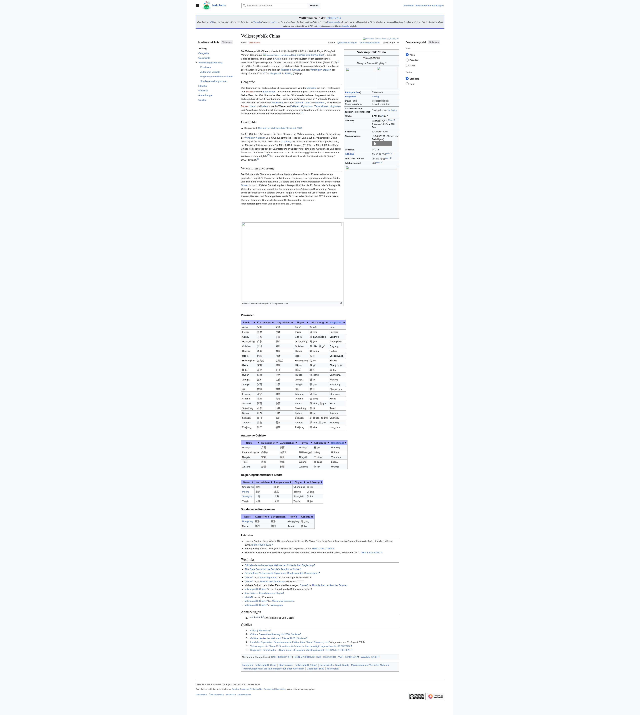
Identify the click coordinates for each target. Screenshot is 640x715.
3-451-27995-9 (326, 548)
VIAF (340, 657)
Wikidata (365, 657)
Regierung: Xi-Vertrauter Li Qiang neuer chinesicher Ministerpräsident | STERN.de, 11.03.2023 (300, 650)
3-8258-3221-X (265, 544)
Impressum (231, 694)
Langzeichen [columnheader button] (283, 322)
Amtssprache (351, 92)
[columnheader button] (337, 322)
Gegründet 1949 (315, 668)
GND (273, 657)
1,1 (255, 617)
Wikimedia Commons (283, 601)
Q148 (374, 657)
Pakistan (294, 106)
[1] (319, 26)
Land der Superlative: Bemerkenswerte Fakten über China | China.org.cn (288, 642)
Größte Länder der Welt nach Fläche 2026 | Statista (277, 638)
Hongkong (247, 521)
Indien (264, 106)
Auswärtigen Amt (268, 577)
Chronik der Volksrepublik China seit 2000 (280, 128)
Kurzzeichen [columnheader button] (264, 322)
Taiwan (244, 185)
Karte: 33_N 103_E (389, 39)
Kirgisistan (335, 106)
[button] (197, 5)
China (248, 577)
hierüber (274, 22)
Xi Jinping (392, 110)
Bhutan (244, 106)
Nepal (253, 106)
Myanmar (320, 102)
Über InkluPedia (216, 694)
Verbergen (227, 42)
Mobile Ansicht (244, 694)
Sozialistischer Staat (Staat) (334, 665)
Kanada (296, 69)
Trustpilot (257, 22)
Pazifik (249, 91)
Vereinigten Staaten (320, 69)
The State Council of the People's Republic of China (272, 569)
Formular (345, 26)
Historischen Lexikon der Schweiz (330, 585)
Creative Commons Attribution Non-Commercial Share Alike (259, 689)
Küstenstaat (333, 668)
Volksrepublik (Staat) (306, 665)
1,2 (258, 617)
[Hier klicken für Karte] (372, 39)
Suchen (314, 5)
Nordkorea (277, 102)
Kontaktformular (333, 22)
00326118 (328, 657)
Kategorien (248, 665)
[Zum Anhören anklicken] (277, 55)
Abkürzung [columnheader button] (317, 322)
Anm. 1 (391, 120)
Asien (278, 58)
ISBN (254, 544)
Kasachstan (269, 91)
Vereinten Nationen (255, 137)
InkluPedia (333, 18)
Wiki (212, 22)
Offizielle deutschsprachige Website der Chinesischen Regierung (279, 565)
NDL (319, 657)
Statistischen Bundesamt (273, 581)
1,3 (262, 617)
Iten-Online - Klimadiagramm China (263, 593)
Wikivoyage (277, 605)
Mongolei (311, 88)
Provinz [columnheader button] (247, 322)
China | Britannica (259, 630)
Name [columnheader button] (249, 442)
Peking (375, 97)
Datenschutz (201, 694)
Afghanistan (306, 106)
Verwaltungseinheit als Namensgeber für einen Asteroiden (273, 668)
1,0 (251, 617)
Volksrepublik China (255, 589)
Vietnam (299, 102)
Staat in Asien (286, 665)
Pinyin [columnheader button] (300, 322)
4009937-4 (283, 657)
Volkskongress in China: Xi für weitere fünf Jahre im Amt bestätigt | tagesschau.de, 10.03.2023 (300, 646)
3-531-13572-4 (375, 552)
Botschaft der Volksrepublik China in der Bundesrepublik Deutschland (281, 573)
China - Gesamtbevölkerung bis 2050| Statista (274, 634)
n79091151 (307, 657)
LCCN (297, 657)
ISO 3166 (349, 154)
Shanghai (247, 496)
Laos (307, 102)
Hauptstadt (350, 97)
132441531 (351, 657)
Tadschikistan (321, 106)
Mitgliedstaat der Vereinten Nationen (370, 665)
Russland (286, 69)
